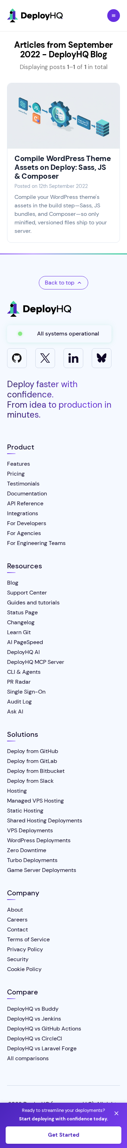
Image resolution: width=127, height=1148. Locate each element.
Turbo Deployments (32, 860)
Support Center (27, 592)
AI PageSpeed (25, 642)
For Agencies (24, 533)
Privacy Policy (25, 949)
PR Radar (19, 681)
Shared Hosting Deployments (44, 820)
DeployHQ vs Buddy (33, 1008)
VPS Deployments (30, 830)
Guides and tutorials (33, 602)
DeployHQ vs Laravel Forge (42, 1048)
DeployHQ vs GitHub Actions (44, 1028)
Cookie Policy (24, 969)
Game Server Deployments (41, 870)
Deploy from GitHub (32, 751)
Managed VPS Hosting (35, 800)
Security (18, 959)
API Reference (25, 503)
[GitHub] (17, 358)
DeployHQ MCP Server (35, 662)
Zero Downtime (26, 850)
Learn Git (19, 632)
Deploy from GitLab (32, 761)
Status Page (22, 612)
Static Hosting (25, 810)
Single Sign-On (26, 691)
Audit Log (19, 701)
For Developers (26, 523)
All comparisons (28, 1058)
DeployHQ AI (23, 652)
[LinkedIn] (73, 358)
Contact (17, 929)
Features (18, 463)
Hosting (17, 790)
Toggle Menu (113, 15)
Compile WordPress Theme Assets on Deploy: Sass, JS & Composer (62, 167)
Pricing (16, 473)
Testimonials (23, 483)
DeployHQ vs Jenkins (34, 1018)
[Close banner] (116, 1113)
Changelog (21, 622)
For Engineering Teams (36, 543)
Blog (12, 582)
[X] (45, 358)
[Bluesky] (101, 358)
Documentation (27, 493)
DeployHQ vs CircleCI (34, 1038)
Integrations (22, 513)
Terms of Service (28, 939)
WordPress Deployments (39, 840)
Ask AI (15, 711)
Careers (17, 919)
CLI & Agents (24, 672)
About (15, 909)
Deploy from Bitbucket (36, 771)
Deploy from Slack (30, 781)
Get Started (63, 1134)
